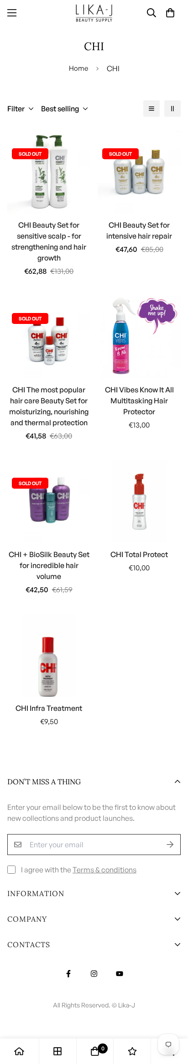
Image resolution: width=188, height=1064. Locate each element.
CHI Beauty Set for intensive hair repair (139, 230)
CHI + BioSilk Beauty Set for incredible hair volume (49, 565)
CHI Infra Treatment (49, 708)
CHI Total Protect (139, 554)
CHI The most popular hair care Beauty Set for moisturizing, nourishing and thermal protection (49, 406)
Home (78, 68)
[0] (94, 1051)
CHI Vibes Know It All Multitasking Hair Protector (139, 400)
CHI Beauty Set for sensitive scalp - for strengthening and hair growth (48, 241)
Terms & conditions (104, 869)
